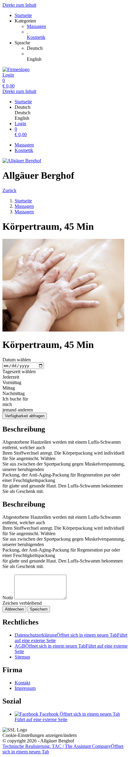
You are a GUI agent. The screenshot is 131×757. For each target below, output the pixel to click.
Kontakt (22, 682)
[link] (78, 48)
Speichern (39, 609)
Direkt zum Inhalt (19, 5)
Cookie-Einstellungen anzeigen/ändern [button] (39, 735)
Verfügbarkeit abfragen (24, 416)
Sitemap (22, 656)
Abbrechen (14, 609)
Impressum (25, 688)
